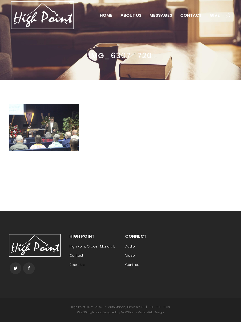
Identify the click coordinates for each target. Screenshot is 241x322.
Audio (130, 246)
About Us (76, 264)
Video (130, 255)
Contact (76, 255)
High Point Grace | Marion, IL (92, 246)
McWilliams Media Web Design (142, 312)
